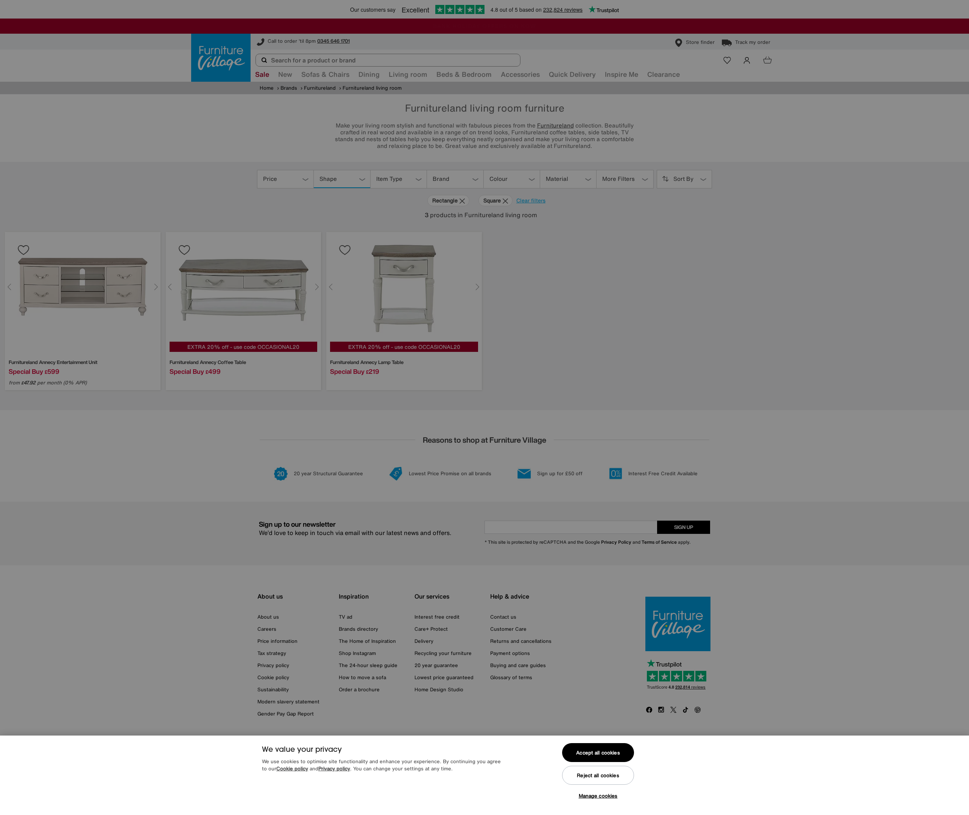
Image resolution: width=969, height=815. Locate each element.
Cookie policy (292, 769)
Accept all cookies (598, 752)
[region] (484, 775)
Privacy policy (334, 769)
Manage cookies (598, 795)
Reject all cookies (598, 775)
